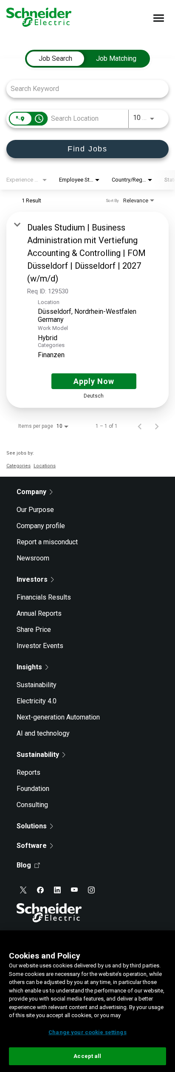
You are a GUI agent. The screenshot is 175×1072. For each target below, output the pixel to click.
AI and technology (43, 733)
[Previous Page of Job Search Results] (139, 426)
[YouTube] (74, 890)
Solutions (32, 826)
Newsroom (33, 558)
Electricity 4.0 (36, 701)
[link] (87, 310)
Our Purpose (35, 510)
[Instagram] (91, 890)
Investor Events (40, 646)
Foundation (33, 789)
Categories (18, 466)
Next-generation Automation (58, 717)
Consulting (32, 805)
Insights (29, 667)
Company (31, 492)
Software (32, 846)
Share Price (34, 630)
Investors (32, 579)
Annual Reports (39, 613)
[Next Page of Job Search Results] (156, 426)
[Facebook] (40, 890)
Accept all (87, 1056)
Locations (45, 466)
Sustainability (36, 685)
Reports (28, 772)
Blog (24, 865)
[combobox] (83, 89)
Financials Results (44, 597)
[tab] (55, 58)
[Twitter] (23, 890)
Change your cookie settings (87, 1032)
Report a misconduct (47, 542)
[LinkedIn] (57, 890)
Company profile (41, 526)
